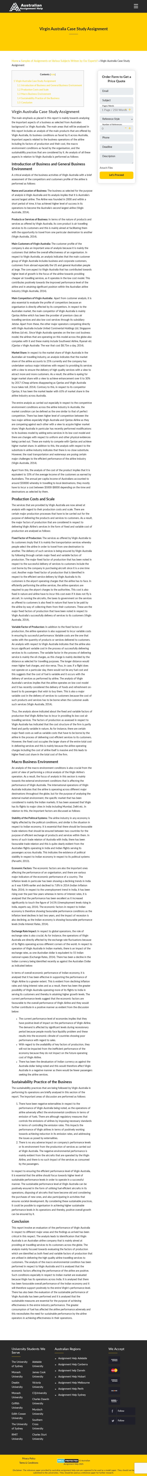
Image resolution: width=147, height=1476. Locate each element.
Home (15, 61)
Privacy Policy (28, 1459)
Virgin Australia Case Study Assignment (35, 81)
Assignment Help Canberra (73, 1364)
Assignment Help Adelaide (72, 1358)
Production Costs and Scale (33, 89)
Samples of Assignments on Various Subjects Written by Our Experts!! (59, 61)
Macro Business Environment (34, 94)
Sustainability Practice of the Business (38, 98)
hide (53, 74)
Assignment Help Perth (71, 1389)
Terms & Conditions (28, 1463)
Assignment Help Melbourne (74, 1383)
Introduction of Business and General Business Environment (49, 85)
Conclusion (24, 102)
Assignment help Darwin (71, 1370)
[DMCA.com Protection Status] (68, 1461)
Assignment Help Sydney (72, 1395)
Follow (121, 1411)
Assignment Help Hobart (72, 1377)
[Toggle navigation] (135, 6)
